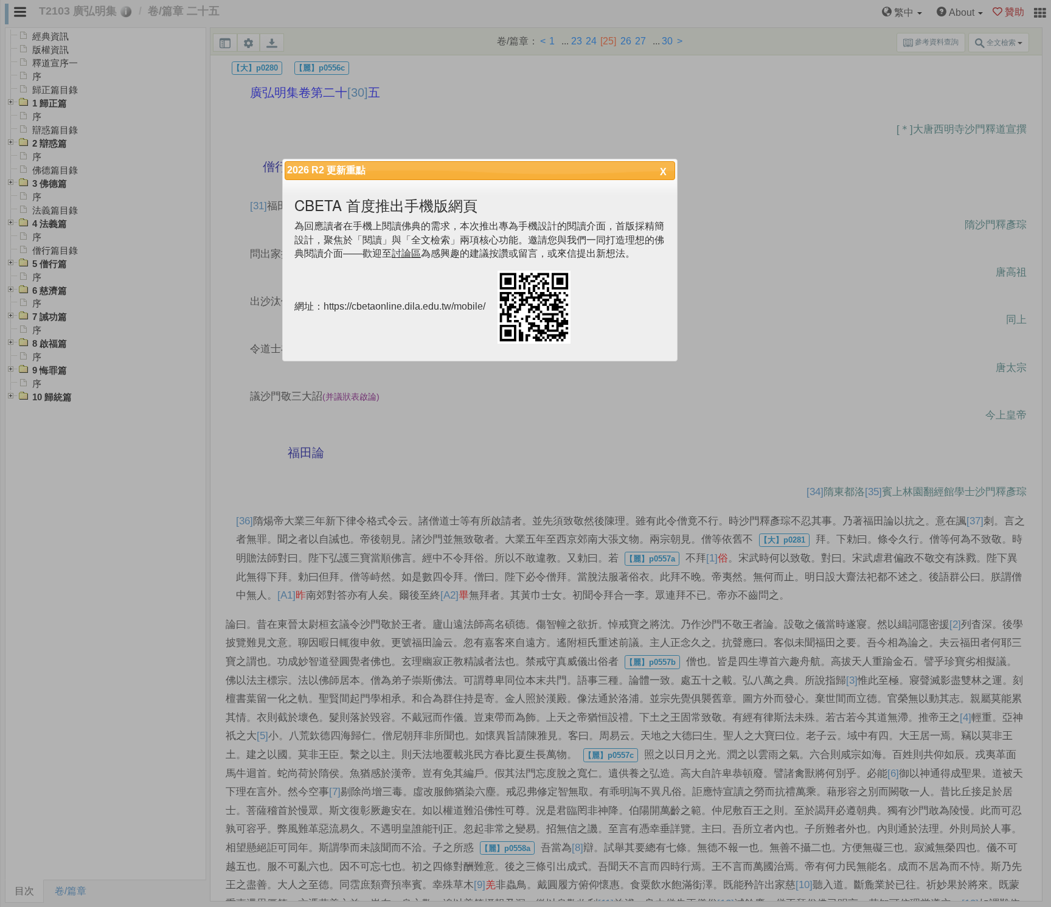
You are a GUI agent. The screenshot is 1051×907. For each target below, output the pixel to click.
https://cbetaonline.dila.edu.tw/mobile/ (404, 307)
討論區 (406, 253)
